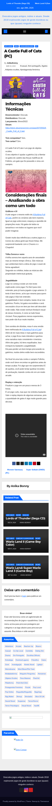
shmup (19, 696)
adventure (9, 646)
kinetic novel (29, 664)
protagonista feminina (13, 687)
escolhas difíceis (33, 655)
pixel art (36, 678)
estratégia (9, 660)
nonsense (42, 674)
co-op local (18, 651)
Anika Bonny (12, 63)
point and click (22, 683)
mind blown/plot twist (26, 669)
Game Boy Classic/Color (24, 538)
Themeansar (44, 801)
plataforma (9, 683)
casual (8, 651)
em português (18, 655)
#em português (34, 66)
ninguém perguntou (27, 674)
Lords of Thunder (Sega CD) (25, 518)
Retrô (18, 515)
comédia (29, 651)
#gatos (44, 66)
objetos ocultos (11, 678)
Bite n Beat (8, 46)
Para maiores (25, 678)
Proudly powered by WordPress (14, 801)
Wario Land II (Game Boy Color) (23, 543)
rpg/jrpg (37, 692)
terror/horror (33, 701)
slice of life (39, 696)
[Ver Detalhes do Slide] (26, 181)
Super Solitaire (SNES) (35, 470)
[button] (42, 31)
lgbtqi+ (40, 664)
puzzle (27, 687)
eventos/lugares (22, 660)
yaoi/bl (36, 706)
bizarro (38, 646)
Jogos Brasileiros (26, 46)
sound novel (10, 701)
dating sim (39, 651)
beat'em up (28, 646)
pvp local (37, 687)
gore (7, 664)
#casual (23, 66)
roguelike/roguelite (24, 692)
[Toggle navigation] (24, 31)
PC (36, 46)
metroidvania (10, 669)
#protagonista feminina (30, 70)
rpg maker (9, 696)
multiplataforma (11, 674)
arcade (18, 646)
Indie (16, 46)
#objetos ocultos (12, 70)
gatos (43, 660)
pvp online (9, 692)
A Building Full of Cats (31, 330)
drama (7, 655)
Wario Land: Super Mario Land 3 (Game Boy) (23, 569)
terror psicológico (12, 706)
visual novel (26, 706)
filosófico (35, 660)
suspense (21, 701)
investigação (17, 664)
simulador (28, 696)
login (24, 596)
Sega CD (25, 515)
